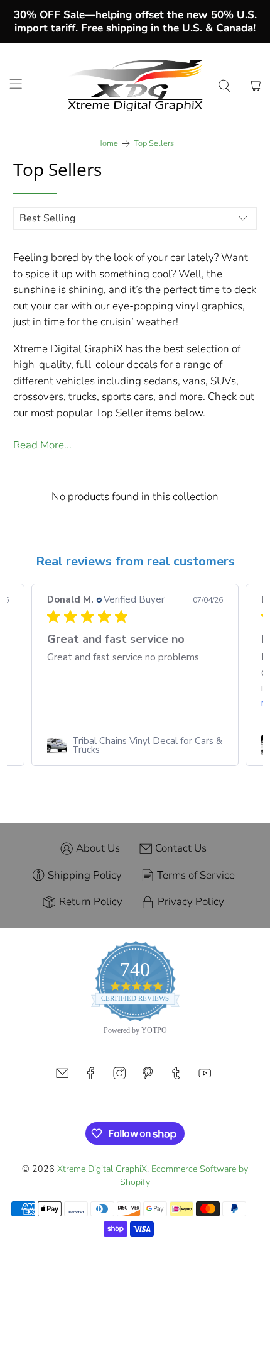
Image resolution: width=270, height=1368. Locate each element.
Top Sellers (154, 144)
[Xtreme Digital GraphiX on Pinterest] (147, 1077)
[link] (135, 745)
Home (107, 144)
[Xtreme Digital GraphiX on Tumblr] (176, 1077)
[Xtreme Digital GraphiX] (135, 85)
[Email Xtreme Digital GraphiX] (62, 1077)
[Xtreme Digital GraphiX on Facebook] (90, 1077)
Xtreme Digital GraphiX (102, 1169)
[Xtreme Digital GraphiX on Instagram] (119, 1077)
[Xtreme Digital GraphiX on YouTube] (204, 1077)
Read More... (42, 445)
